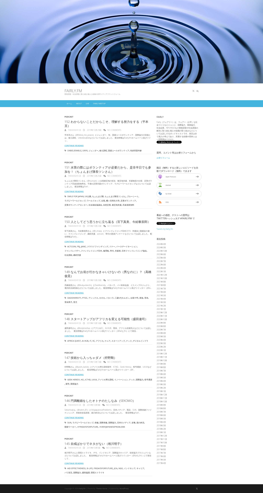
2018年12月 (162, 394)
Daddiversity (74, 298)
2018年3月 (161, 425)
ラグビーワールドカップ (75, 200)
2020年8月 (161, 326)
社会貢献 (68, 255)
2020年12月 (162, 312)
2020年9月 (161, 322)
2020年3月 (161, 343)
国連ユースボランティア (118, 150)
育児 (75, 302)
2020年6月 (161, 333)
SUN (69, 422)
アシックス (93, 298)
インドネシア (129, 468)
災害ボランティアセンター (76, 205)
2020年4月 (161, 340)
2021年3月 (161, 302)
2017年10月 (162, 442)
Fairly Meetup (99, 103)
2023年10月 (162, 251)
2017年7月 (161, 453)
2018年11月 (162, 398)
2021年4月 (161, 298)
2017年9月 (161, 446)
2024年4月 (161, 244)
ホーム (69, 103)
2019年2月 (161, 387)
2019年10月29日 (93, 130)
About (79, 103)
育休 (146, 298)
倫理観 (106, 250)
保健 (96, 422)
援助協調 (86, 472)
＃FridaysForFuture (87, 427)
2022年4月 (161, 268)
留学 (67, 384)
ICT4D (88, 379)
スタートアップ (118, 341)
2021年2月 (161, 305)
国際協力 (139, 379)
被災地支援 (117, 205)
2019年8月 (161, 367)
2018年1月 (161, 432)
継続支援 (77, 255)
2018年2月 (161, 429)
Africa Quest (74, 341)
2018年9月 (161, 405)
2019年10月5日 (93, 447)
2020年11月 (162, 316)
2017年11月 (162, 439)
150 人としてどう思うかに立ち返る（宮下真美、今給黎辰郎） (107, 222)
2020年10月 (162, 319)
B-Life (90, 468)
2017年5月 (161, 459)
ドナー (112, 246)
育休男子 (68, 302)
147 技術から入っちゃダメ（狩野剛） (91, 358)
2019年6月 (161, 374)
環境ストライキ (97, 472)
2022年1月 (161, 271)
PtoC (84, 298)
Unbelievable (74, 150)
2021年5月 (161, 295)
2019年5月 (161, 377)
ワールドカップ (93, 200)
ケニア (107, 341)
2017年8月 (161, 449)
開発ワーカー (70, 427)
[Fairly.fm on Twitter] (193, 91)
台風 (103, 200)
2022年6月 (161, 264)
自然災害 (107, 205)
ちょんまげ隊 (98, 196)
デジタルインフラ (140, 341)
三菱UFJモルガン (122, 298)
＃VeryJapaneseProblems (112, 427)
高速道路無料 (128, 205)
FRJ (78, 246)
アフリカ (100, 341)
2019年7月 (161, 370)
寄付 (112, 250)
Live (87, 103)
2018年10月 (162, 401)
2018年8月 (161, 408)
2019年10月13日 (93, 362)
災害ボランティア (128, 200)
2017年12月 (162, 435)
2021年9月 (161, 281)
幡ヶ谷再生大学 (113, 200)
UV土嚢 (88, 196)
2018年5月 (161, 418)
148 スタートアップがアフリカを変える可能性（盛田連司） (106, 319)
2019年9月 (161, 364)
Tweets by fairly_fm (165, 229)
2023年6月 (161, 254)
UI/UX (94, 379)
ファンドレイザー (72, 250)
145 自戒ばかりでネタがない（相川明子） (94, 444)
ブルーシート (132, 196)
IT (90, 341)
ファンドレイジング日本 (91, 250)
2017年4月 (161, 463)
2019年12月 (162, 353)
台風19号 (134, 298)
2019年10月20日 (93, 280)
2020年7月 (161, 329)
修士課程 (103, 150)
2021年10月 (162, 278)
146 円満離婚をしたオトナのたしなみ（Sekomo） (100, 401)
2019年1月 (161, 391)
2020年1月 (161, 350)
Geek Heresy (73, 379)
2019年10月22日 (93, 226)
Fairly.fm (73, 90)
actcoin (71, 246)
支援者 (118, 250)
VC (93, 341)
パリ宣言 (68, 472)
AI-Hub (85, 341)
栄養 (133, 422)
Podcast (69, 116)
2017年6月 (161, 456)
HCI (82, 379)
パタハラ (110, 298)
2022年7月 (161, 261)
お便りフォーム (163, 157)
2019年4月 (161, 381)
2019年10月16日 (93, 323)
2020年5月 (161, 336)
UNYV (85, 150)
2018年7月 (161, 411)
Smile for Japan (75, 196)
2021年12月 (162, 275)
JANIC (83, 246)
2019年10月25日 (93, 176)
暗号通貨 (148, 379)
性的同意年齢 (136, 150)
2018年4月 (161, 422)
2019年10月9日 (93, 405)
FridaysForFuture (103, 468)
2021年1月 (161, 309)
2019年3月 (161, 384)
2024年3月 (161, 247)
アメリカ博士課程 (105, 379)
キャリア (140, 468)
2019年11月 (162, 357)
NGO (120, 468)
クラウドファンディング (97, 246)
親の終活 (140, 422)
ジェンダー (93, 150)
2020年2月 (161, 346)
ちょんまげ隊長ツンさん (115, 196)
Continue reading (74, 145)
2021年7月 (161, 288)
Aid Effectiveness (76, 468)
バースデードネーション (126, 246)
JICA (115, 468)
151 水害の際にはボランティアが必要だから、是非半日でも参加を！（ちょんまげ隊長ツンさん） (108, 169)
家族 (141, 298)
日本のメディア (124, 422)
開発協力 (74, 384)
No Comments (114, 130)
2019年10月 (162, 360)
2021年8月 (161, 285)
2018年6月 (161, 415)
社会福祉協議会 (95, 205)
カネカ (102, 298)
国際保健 (103, 422)
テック (129, 341)
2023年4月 (161, 257)
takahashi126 (74, 130)
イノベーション (121, 379)
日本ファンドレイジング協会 (134, 250)
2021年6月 (161, 292)
